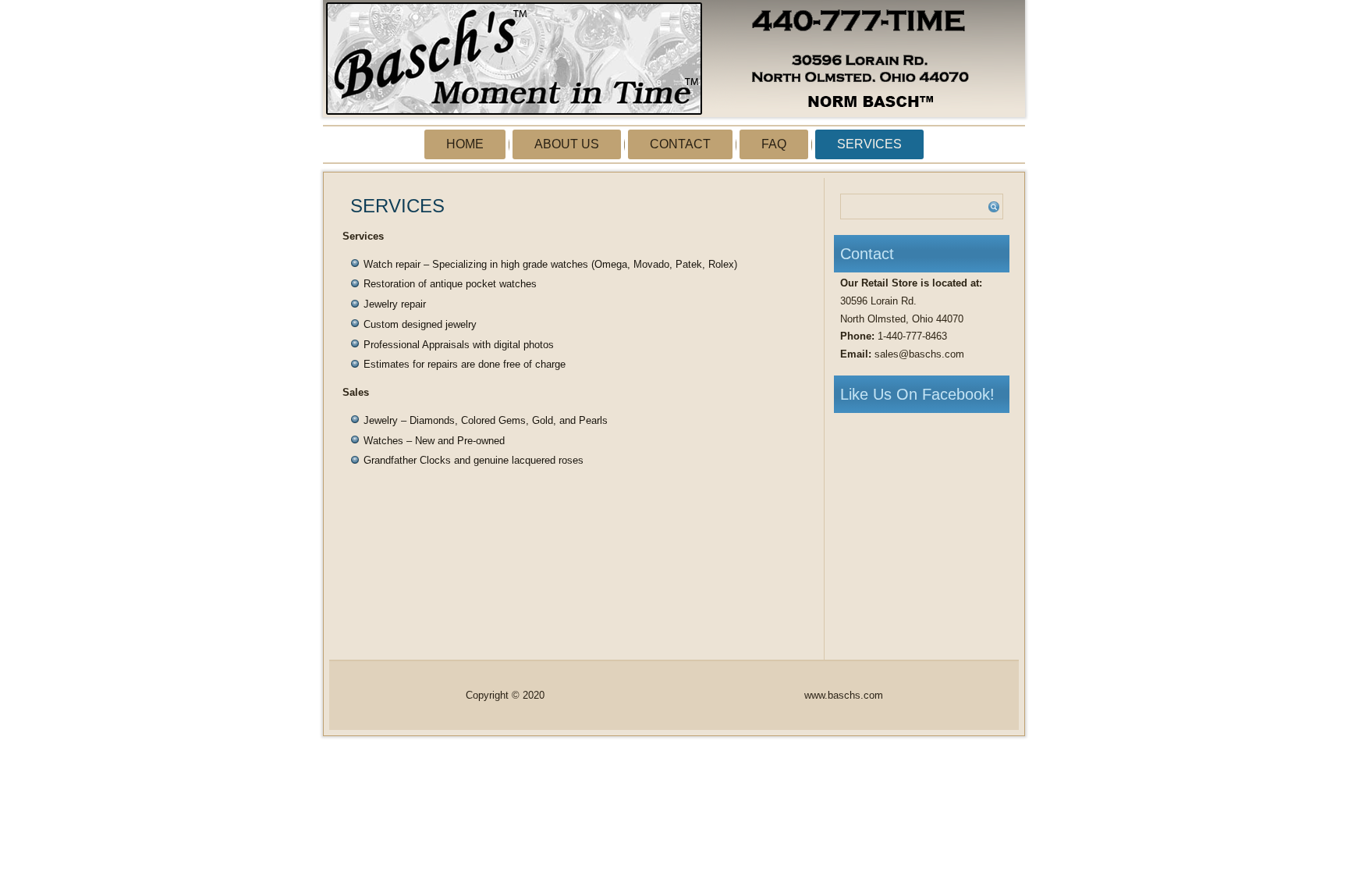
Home (465, 144)
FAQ (773, 144)
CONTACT (680, 144)
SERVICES (869, 144)
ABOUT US (566, 144)
